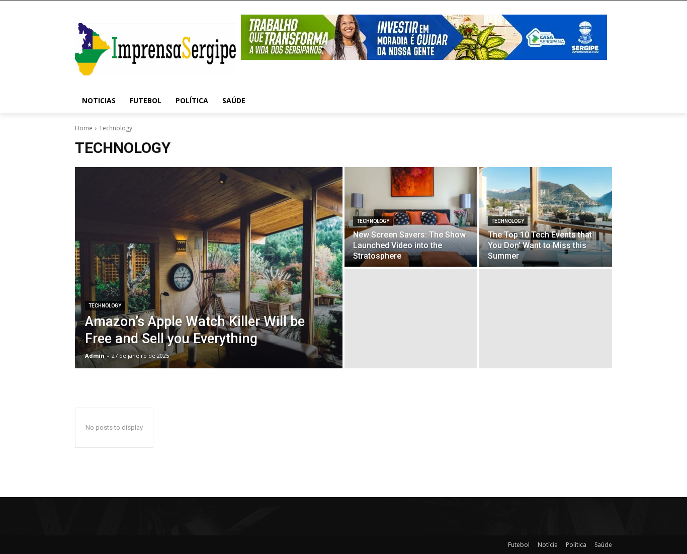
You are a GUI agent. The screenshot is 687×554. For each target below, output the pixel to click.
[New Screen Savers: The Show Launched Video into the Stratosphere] (411, 217)
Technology (105, 305)
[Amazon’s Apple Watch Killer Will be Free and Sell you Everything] (208, 267)
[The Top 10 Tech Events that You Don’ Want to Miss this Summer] (545, 217)
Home (84, 128)
